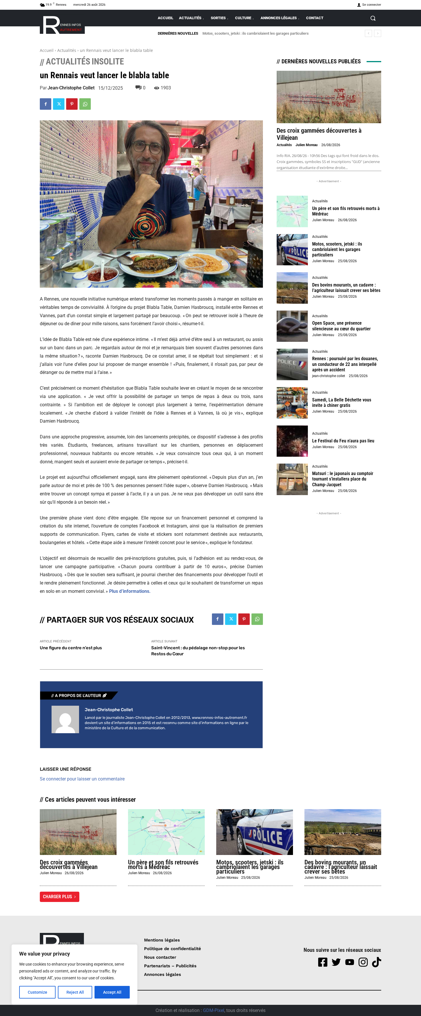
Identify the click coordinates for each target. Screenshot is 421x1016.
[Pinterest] (72, 104)
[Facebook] (45, 104)
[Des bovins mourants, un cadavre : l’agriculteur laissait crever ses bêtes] (292, 288)
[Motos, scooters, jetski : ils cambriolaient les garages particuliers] (292, 250)
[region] (74, 974)
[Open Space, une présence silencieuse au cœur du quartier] (292, 326)
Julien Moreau (307, 145)
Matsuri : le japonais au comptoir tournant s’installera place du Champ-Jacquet (342, 479)
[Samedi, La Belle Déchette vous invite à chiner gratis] (292, 403)
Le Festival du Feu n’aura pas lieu (343, 441)
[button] (373, 18)
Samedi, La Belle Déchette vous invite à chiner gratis (341, 402)
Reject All (75, 992)
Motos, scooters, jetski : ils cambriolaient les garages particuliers (337, 249)
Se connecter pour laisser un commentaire (82, 779)
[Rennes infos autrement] (62, 24)
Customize (37, 992)
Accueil (47, 50)
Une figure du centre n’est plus (71, 647)
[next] (377, 33)
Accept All (112, 992)
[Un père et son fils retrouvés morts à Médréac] (292, 211)
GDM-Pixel (213, 1010)
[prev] (368, 33)
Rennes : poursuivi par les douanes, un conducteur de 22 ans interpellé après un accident (345, 364)
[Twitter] (58, 104)
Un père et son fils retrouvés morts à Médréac (346, 211)
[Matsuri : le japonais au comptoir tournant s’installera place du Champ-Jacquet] (292, 479)
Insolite (108, 61)
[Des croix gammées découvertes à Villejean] (329, 97)
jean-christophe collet (71, 88)
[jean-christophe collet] (65, 719)
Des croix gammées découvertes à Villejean (69, 864)
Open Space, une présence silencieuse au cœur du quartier (341, 325)
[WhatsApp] (85, 104)
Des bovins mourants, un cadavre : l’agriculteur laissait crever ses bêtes (263, 33)
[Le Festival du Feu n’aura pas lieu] (292, 441)
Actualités (66, 50)
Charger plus (57, 896)
